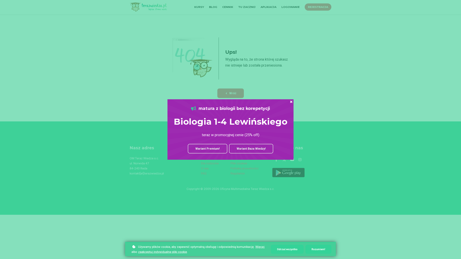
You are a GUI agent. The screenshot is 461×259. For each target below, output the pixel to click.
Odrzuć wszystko (287, 249)
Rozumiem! (318, 249)
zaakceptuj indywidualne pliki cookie (162, 252)
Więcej (260, 247)
